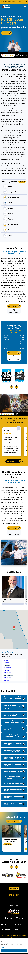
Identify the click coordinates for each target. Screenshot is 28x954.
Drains (26, 846)
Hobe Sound (6, 662)
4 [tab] (15, 853)
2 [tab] (11, 853)
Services (3, 924)
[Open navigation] (25, 6)
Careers (3, 927)
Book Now (5, 33)
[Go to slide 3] (12, 606)
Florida (15, 60)
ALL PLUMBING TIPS (12, 821)
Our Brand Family (19, 927)
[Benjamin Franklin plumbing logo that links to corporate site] (6, 7)
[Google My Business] (22, 918)
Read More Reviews (12, 461)
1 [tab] (9, 853)
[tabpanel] (12, 838)
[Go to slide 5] (15, 606)
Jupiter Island (7, 672)
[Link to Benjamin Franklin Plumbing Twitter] (8, 918)
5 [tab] (16, 853)
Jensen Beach (7, 667)
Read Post (7, 844)
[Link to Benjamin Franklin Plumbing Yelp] (20, 918)
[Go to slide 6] (17, 606)
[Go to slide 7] (19, 606)
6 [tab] (18, 853)
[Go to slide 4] (14, 606)
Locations (10, 60)
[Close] (26, 939)
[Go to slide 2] (10, 606)
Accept (14, 950)
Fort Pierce (6, 660)
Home (5, 60)
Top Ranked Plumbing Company (13, 1)
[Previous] (11, 387)
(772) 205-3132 (14, 313)
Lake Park (6, 680)
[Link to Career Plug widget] (17, 918)
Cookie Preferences (19, 945)
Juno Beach (6, 670)
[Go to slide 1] (8, 606)
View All (21, 181)
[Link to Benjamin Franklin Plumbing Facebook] (5, 918)
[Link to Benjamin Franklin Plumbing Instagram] (14, 918)
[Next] (16, 387)
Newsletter (18, 929)
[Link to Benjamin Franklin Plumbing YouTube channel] (11, 918)
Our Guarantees (19, 924)
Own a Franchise (5, 929)
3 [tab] (13, 853)
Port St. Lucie (21, 60)
